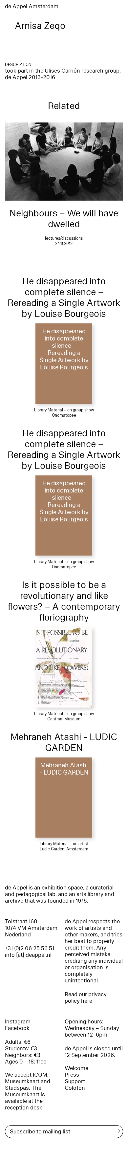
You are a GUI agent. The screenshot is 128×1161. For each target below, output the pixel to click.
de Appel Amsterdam (31, 6)
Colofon (75, 1088)
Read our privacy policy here (86, 998)
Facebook (17, 1028)
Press (72, 1075)
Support (75, 1081)
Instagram (18, 1021)
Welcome (76, 1068)
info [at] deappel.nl (28, 955)
